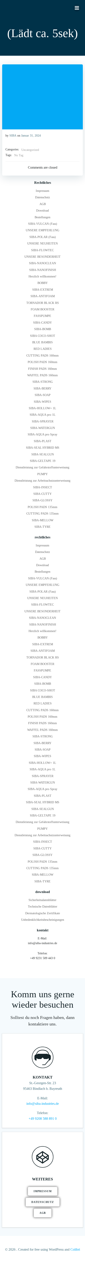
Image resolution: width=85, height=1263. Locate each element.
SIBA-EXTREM (42, 289)
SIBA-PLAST (42, 441)
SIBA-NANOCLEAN (42, 263)
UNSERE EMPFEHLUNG (42, 230)
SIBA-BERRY (42, 388)
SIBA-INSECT (42, 487)
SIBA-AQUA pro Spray (42, 434)
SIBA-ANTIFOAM (43, 296)
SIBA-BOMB (42, 329)
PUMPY (42, 474)
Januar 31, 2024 (31, 135)
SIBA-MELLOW (42, 520)
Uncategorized (30, 150)
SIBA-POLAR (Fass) (42, 237)
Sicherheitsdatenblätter (42, 900)
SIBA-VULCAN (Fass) (42, 223)
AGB (42, 204)
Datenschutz (42, 197)
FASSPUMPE (42, 316)
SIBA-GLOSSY (42, 500)
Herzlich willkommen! (42, 276)
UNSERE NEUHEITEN (42, 243)
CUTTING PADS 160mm (42, 355)
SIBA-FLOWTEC (42, 250)
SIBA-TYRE (42, 526)
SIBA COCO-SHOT (42, 335)
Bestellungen (42, 217)
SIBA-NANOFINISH (42, 270)
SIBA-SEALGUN (42, 454)
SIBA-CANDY (42, 322)
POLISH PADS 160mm (42, 362)
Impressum (42, 190)
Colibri (75, 1249)
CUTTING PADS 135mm (42, 513)
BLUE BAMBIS (42, 342)
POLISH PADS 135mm (42, 507)
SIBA (12, 135)
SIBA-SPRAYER (42, 421)
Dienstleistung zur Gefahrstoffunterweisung (42, 467)
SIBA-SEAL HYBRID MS (42, 447)
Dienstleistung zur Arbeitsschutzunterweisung (42, 480)
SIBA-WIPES (42, 401)
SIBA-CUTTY (42, 493)
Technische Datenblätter (42, 906)
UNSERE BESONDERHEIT (42, 256)
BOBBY (42, 283)
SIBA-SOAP (43, 395)
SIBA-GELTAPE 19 (42, 461)
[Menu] (77, 8)
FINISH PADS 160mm (42, 368)
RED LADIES (43, 348)
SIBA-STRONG (42, 381)
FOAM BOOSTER (42, 309)
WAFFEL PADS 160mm (42, 375)
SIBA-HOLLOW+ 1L (42, 408)
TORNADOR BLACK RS (42, 303)
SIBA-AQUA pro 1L (43, 414)
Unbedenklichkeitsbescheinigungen (42, 919)
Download (42, 210)
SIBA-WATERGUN (42, 428)
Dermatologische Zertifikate (42, 913)
